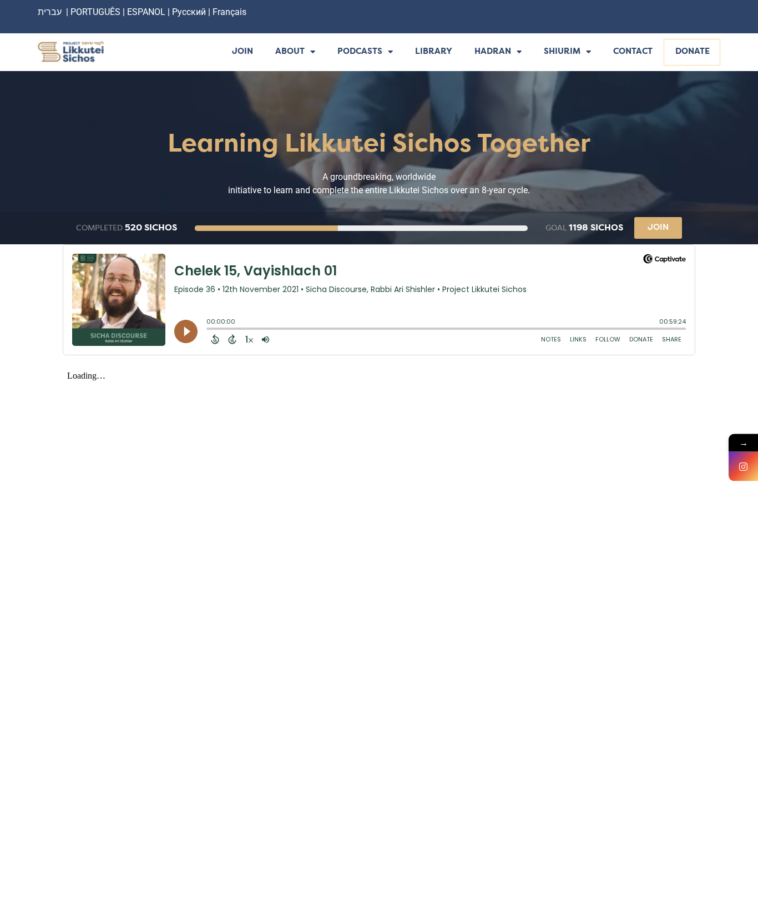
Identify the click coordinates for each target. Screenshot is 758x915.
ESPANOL (146, 12)
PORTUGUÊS (95, 12)
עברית (50, 12)
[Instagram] (743, 466)
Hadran (492, 52)
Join (242, 52)
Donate (692, 52)
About (290, 52)
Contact (633, 52)
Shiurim (562, 52)
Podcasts (359, 52)
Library (433, 52)
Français (229, 12)
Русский (190, 12)
